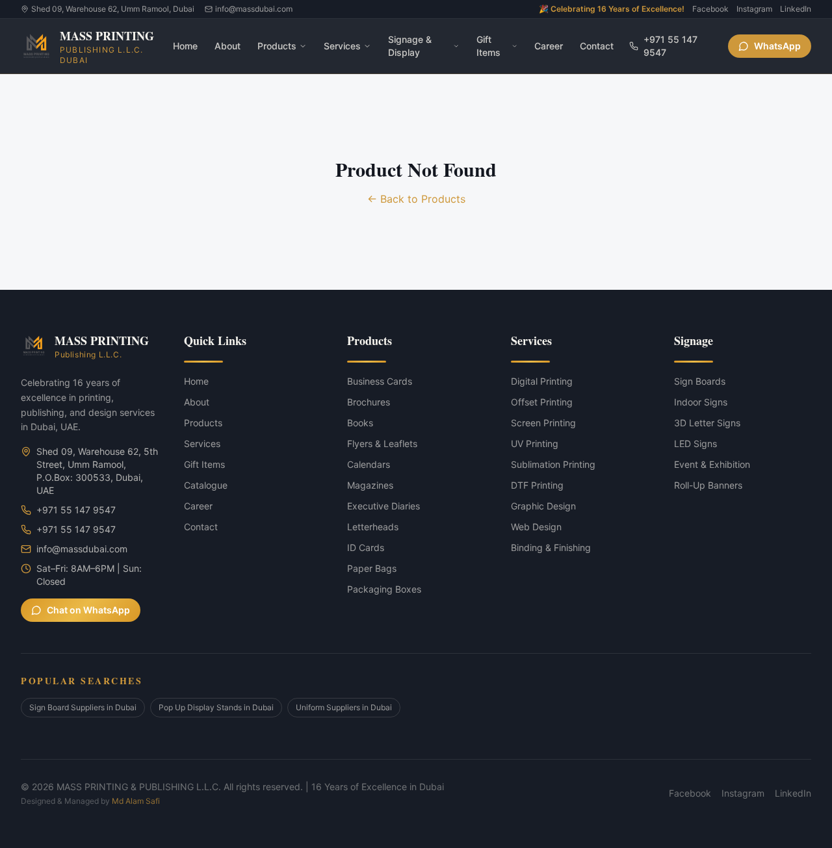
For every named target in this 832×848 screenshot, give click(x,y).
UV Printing (534, 443)
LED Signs (695, 443)
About (227, 45)
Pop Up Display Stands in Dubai (216, 707)
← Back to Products (416, 198)
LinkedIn (795, 9)
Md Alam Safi (136, 801)
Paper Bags (371, 568)
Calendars (368, 464)
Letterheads (372, 526)
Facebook (710, 9)
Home (185, 45)
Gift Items (488, 46)
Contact (597, 45)
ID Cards (365, 547)
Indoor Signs (700, 401)
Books (360, 422)
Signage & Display (410, 46)
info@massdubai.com (253, 9)
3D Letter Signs (707, 422)
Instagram (754, 9)
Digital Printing (542, 381)
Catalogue (206, 485)
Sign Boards (699, 381)
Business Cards (379, 381)
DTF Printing (537, 485)
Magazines (370, 485)
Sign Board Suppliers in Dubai (82, 707)
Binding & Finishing (551, 547)
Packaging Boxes (384, 589)
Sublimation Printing (553, 464)
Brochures (368, 401)
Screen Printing (543, 422)
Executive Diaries (383, 505)
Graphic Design (543, 505)
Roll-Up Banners (708, 485)
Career (548, 45)
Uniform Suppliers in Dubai (344, 707)
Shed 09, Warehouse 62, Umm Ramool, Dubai (112, 9)
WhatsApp (777, 45)
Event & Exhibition (712, 464)
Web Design (536, 526)
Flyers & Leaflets (382, 443)
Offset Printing (542, 401)
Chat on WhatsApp (88, 609)
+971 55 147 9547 (670, 46)
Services (342, 45)
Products (276, 45)
